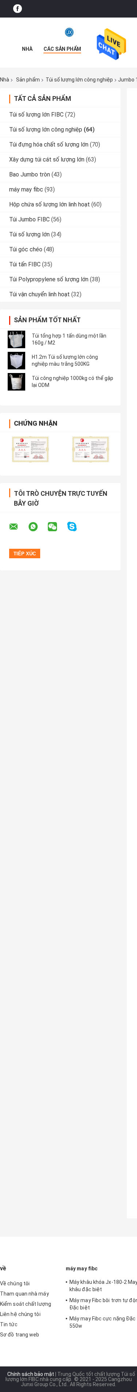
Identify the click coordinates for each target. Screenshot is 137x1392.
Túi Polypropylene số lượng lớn (48, 279)
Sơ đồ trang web (19, 1335)
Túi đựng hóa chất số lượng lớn (48, 144)
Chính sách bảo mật (30, 1374)
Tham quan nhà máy (24, 1294)
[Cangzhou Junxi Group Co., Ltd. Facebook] (17, 9)
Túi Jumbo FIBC (29, 219)
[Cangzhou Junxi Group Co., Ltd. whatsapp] (37, 527)
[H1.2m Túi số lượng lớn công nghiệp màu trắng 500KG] (16, 360)
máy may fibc (26, 189)
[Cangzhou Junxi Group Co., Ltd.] (68, 32)
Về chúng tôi (15, 1283)
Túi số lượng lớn (29, 234)
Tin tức (9, 1324)
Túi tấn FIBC (25, 264)
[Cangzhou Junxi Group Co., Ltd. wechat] (57, 527)
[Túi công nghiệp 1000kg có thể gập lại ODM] (16, 382)
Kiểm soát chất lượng (25, 1304)
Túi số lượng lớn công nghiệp (79, 80)
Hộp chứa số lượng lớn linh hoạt (49, 204)
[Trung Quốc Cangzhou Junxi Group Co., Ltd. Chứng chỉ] (30, 449)
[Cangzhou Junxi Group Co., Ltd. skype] (76, 527)
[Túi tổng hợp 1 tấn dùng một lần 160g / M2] (16, 339)
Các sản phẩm (62, 49)
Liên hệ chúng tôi (20, 1314)
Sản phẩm (28, 80)
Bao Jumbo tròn (29, 174)
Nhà (27, 49)
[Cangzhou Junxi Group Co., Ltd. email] (18, 527)
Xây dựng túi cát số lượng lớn (46, 159)
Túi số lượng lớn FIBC (36, 114)
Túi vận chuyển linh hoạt (39, 294)
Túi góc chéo (25, 249)
